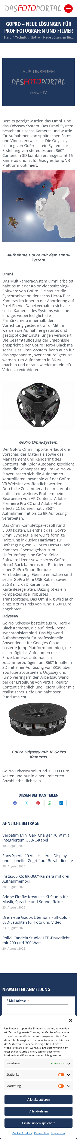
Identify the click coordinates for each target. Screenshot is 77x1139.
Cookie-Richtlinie (22, 1133)
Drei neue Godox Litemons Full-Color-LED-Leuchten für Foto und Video (36, 920)
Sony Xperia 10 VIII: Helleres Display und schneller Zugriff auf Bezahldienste (37, 858)
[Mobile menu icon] (68, 8)
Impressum (58, 1133)
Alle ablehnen (38, 1111)
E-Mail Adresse (18, 1001)
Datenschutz (41, 1133)
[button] (70, 1020)
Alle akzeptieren (38, 1099)
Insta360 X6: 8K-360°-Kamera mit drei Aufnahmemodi (35, 879)
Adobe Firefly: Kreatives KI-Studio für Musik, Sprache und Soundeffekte (35, 899)
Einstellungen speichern (38, 1123)
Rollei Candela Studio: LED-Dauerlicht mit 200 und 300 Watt (36, 940)
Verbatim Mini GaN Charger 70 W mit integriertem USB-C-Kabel (35, 838)
